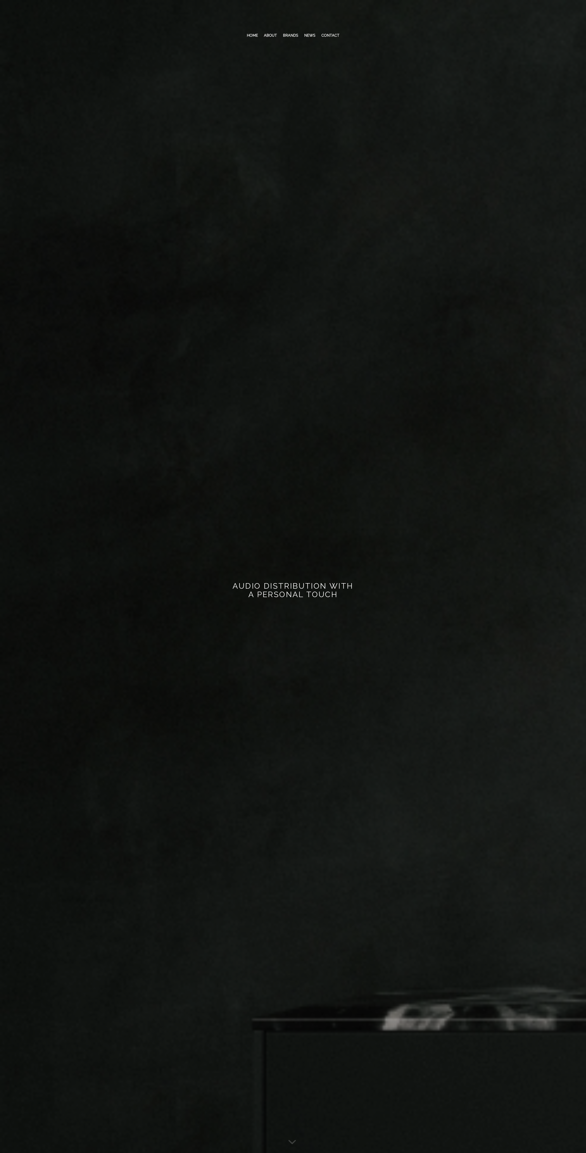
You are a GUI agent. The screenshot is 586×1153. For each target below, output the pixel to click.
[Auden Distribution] (293, 15)
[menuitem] (252, 35)
